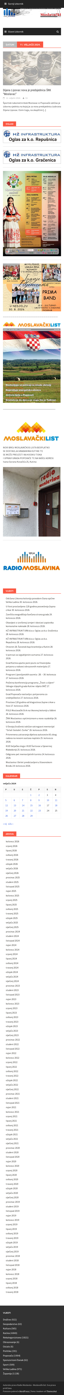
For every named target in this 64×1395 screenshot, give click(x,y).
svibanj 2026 (12, 854)
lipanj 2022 (11, 1066)
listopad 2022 (12, 1048)
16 (39, 805)
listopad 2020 (12, 1156)
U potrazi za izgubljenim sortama (23, 654)
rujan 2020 (11, 1161)
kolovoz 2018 (12, 1274)
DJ (27, 98)
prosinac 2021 (13, 1093)
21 (23, 810)
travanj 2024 (12, 967)
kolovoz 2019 (12, 1219)
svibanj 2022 (12, 1071)
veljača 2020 (12, 1192)
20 (15, 810)
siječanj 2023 (12, 1035)
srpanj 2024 (11, 954)
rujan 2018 (11, 1269)
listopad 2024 (12, 940)
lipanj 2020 (11, 1174)
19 (6, 810)
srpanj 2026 (11, 846)
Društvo (7, 1319)
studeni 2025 (12, 882)
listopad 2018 (12, 1264)
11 (56, 800)
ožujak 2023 (12, 1026)
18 (56, 805)
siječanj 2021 (12, 1143)
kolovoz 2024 (12, 949)
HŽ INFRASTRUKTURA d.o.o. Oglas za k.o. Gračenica (32, 630)
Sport (6, 1364)
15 (31, 805)
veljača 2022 (12, 1084)
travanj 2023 (12, 1021)
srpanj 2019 (11, 1224)
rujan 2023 (11, 999)
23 (39, 810)
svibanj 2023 (12, 1017)
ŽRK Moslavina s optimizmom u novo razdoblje (30, 718)
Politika (7, 1350)
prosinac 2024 (13, 931)
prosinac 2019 (13, 1201)
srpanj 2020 (11, 1170)
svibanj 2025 (12, 909)
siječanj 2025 (12, 927)
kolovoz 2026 (12, 841)
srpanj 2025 (11, 899)
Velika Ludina (9, 1369)
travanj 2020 (12, 1183)
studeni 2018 (12, 1260)
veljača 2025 (12, 922)
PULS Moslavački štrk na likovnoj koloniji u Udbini (31, 710)
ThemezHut (52, 1391)
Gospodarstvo (10, 1323)
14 (23, 805)
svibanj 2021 (12, 1125)
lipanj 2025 (11, 904)
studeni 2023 (12, 990)
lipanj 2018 (11, 1282)
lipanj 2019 (11, 1228)
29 (31, 815)
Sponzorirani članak (13, 1360)
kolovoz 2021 (12, 1111)
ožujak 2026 (12, 863)
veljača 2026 (12, 868)
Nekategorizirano (12, 1337)
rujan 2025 (11, 890)
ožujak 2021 (12, 1134)
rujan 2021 (11, 1107)
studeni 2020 (12, 1152)
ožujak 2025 (12, 918)
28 (23, 815)
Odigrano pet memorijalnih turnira (23, 754)
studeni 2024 (12, 935)
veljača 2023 (12, 1030)
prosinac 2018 (13, 1255)
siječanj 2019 (12, 1251)
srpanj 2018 (11, 1278)
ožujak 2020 (12, 1188)
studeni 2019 (12, 1206)
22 (31, 810)
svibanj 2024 (12, 963)
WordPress (24, 1391)
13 (15, 805)
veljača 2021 (12, 1138)
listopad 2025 (12, 886)
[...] (44, 110)
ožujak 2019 (12, 1242)
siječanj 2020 (12, 1197)
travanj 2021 (12, 1129)
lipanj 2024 (11, 958)
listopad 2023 (12, 994)
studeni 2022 (12, 1044)
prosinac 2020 (13, 1147)
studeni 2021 (12, 1098)
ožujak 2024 (12, 972)
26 (6, 815)
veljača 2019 (12, 1246)
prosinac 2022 (13, 1039)
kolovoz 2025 (12, 895)
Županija (7, 1373)
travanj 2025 (12, 913)
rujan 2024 (11, 945)
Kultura (7, 1328)
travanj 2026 (12, 859)
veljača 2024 (12, 976)
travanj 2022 (12, 1075)
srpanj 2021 (11, 1116)
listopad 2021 (12, 1102)
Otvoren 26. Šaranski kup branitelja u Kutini (28, 646)
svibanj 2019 (12, 1233)
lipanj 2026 (11, 850)
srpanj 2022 (11, 1062)
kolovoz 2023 (12, 1003)
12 (6, 805)
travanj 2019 (12, 1238)
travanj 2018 (12, 1291)
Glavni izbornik (15, 31)
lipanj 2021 (11, 1120)
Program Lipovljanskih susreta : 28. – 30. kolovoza (31, 674)
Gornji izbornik (15, 3)
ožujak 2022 (12, 1080)
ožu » (10, 823)
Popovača (8, 1355)
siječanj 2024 (12, 981)
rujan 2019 (11, 1215)
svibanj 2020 (12, 1179)
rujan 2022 (11, 1053)
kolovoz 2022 (12, 1057)
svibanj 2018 (12, 1287)
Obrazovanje (9, 1342)
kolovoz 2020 (12, 1165)
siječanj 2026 (12, 872)
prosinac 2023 (13, 985)
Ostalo (6, 1346)
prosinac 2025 (13, 877)
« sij (5, 823)
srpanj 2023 (11, 1008)
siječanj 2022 (12, 1089)
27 (15, 815)
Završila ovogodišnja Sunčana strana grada (27, 614)
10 (48, 800)
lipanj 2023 (11, 1012)
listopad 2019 (12, 1210)
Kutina (6, 1333)
